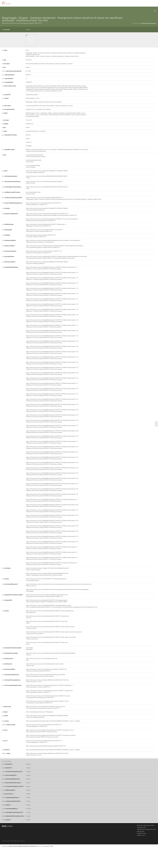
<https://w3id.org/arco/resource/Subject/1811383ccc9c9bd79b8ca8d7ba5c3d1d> (47, 569)
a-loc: (10, 674)
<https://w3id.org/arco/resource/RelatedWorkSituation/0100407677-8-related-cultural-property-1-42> (52, 458)
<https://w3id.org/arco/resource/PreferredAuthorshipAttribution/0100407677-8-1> (51, 214)
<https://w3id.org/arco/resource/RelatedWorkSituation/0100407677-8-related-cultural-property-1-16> (52, 305)
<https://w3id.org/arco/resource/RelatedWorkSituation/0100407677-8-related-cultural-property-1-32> (52, 400)
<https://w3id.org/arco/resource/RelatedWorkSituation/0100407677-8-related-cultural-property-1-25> (52, 357)
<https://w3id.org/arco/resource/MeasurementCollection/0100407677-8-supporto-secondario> (51, 736)
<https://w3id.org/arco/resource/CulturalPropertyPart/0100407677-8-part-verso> (47, 643)
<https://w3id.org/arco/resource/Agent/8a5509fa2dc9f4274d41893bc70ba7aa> (47, 187)
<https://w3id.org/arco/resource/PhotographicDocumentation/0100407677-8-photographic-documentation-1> (55, 246)
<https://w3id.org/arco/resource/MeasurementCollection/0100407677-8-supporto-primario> (50, 730)
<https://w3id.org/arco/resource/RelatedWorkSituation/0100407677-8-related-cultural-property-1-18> (52, 315)
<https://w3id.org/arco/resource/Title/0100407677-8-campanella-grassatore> (46, 579)
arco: (8, 74)
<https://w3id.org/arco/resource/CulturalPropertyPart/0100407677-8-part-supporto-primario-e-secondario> (54, 632)
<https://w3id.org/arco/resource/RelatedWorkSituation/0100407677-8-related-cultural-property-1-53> (52, 521)
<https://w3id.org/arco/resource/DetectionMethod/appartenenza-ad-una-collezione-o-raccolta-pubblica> (53, 241)
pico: (9, 135)
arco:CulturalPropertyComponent (35, 155)
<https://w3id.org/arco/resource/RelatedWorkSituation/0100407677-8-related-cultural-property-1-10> (52, 273)
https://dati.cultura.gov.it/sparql (147, 825)
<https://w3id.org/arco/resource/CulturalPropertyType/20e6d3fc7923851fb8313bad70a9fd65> (51, 654)
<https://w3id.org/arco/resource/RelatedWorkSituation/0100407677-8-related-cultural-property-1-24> (52, 352)
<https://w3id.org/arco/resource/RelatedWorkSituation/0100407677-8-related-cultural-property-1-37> (52, 426)
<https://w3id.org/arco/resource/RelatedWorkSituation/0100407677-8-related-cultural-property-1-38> (52, 431)
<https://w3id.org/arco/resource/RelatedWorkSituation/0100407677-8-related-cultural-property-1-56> (52, 537)
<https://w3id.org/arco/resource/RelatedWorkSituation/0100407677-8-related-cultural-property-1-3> (52, 384)
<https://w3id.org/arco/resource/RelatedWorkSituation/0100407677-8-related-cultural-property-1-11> (52, 278)
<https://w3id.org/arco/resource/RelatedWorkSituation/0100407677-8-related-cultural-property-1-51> (52, 510)
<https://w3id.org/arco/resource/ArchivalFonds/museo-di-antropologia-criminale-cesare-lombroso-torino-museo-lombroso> (59, 585)
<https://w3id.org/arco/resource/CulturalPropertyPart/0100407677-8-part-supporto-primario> (50, 627)
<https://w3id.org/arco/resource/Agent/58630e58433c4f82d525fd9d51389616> (47, 177)
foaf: (6, 749)
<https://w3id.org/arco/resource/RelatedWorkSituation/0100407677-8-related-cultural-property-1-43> (52, 463)
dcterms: (8, 724)
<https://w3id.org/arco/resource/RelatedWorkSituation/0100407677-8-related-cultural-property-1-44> (52, 468)
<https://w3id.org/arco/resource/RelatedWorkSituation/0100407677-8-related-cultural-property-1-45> (52, 473)
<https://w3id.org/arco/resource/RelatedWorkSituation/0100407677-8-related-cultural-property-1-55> (52, 531)
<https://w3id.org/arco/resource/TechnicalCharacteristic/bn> (42, 659)
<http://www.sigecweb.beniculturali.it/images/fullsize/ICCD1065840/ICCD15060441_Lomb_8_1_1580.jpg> (53, 721)
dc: (4, 60)
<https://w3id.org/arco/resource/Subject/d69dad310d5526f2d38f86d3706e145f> (47, 574)
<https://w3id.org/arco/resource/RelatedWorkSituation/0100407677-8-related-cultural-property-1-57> (52, 542)
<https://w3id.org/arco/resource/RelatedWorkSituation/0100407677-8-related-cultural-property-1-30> (52, 389)
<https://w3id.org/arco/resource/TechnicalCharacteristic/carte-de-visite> (45, 664)
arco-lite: (11, 71)
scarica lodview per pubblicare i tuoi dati (13, 841)
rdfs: (6, 29)
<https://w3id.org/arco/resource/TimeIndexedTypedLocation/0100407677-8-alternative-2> (49, 691)
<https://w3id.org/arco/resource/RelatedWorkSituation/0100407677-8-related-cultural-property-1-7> (52, 553)
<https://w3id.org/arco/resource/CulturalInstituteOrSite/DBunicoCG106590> (45, 675)
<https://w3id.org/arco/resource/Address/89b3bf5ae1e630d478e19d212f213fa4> (47, 680)
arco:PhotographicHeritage (33, 166)
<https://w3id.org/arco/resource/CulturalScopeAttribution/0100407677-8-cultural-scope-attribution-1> (52, 219)
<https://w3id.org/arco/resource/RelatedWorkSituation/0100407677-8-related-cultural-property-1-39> (52, 436)
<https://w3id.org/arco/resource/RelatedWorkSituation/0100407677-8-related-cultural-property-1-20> (52, 331)
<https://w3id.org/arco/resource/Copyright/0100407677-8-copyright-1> (44, 230)
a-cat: (12, 203)
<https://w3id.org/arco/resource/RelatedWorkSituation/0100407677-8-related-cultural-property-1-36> (52, 421)
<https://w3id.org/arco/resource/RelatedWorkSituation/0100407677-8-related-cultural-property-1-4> (52, 442)
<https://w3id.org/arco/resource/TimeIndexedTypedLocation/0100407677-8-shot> (47, 702)
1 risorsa (28, 767)
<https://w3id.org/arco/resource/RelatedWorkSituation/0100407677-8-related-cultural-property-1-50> (52, 505)
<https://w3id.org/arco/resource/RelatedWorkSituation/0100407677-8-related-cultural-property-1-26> (52, 363)
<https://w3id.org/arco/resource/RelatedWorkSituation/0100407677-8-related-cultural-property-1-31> (52, 394)
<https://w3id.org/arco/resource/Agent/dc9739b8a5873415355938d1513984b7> (47, 171)
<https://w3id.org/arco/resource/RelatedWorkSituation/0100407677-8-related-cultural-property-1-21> (52, 336)
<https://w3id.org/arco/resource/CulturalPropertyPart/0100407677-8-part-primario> (48, 616)
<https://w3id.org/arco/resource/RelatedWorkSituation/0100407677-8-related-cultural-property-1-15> (52, 299)
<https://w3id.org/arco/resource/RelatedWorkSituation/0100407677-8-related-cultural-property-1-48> (52, 489)
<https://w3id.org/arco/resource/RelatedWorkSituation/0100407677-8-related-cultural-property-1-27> (52, 368)
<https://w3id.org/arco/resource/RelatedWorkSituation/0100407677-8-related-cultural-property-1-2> (52, 326)
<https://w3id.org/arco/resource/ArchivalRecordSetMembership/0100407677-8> (47, 595)
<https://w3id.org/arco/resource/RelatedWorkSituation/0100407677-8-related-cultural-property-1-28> (52, 373)
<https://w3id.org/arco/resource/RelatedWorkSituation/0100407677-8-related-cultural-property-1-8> (52, 558)
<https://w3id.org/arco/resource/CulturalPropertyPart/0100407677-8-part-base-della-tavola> (50, 611)
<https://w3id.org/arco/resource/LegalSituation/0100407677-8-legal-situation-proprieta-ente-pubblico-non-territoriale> (56, 257)
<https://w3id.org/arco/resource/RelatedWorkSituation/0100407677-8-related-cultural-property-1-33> (52, 405)
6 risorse (28, 819)
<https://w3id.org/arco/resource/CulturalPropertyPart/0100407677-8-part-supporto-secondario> (51, 638)
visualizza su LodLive (141, 827)
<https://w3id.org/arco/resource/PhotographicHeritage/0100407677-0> (63, 198)
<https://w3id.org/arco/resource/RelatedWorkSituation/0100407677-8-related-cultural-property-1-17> (52, 310)
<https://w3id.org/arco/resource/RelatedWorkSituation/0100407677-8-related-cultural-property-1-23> (52, 347)
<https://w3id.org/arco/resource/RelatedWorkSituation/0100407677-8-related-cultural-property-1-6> (52, 547)
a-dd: (8, 109)
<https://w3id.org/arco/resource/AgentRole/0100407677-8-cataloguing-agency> (47, 601)
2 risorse (28, 764)
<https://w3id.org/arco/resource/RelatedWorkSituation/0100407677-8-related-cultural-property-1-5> (52, 500)
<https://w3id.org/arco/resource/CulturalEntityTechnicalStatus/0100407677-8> (46, 670)
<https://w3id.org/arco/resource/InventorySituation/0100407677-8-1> (44, 251)
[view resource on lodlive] (155, 11)
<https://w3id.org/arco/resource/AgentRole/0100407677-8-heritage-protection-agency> (61, 606)
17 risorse (28, 808)
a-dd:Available (29, 648)
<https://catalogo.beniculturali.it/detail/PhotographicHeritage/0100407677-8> (46, 746)
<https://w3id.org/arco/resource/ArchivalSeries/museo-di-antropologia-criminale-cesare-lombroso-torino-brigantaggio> (57, 590)
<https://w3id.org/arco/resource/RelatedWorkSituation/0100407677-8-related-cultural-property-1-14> (52, 294)
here (52, 846)
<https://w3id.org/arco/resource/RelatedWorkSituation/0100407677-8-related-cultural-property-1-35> (52, 415)
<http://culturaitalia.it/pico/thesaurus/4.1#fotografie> (39, 712)
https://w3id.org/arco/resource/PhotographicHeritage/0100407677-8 (22, 23)
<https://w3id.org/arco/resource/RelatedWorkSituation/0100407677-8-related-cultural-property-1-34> (52, 410)
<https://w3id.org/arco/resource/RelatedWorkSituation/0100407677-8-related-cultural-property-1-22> (52, 341)
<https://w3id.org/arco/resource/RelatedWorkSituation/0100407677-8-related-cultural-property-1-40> (52, 447)
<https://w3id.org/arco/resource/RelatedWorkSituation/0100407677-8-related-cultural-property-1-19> (52, 320)
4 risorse (28, 786)
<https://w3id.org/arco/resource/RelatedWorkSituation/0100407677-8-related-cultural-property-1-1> (52, 268)
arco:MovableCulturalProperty (33, 161)
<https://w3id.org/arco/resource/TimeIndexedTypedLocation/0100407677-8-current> (48, 696)
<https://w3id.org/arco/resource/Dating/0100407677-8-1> (41, 235)
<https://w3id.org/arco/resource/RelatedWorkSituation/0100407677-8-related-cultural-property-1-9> (52, 563)
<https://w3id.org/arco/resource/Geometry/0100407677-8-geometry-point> (45, 707)
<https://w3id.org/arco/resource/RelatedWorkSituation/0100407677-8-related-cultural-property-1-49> (52, 495)
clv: (6, 706)
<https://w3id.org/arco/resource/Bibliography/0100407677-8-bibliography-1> (46, 225)
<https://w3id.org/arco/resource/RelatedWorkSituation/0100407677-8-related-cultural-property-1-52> (52, 516)
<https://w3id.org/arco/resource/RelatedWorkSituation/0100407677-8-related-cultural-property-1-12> (52, 283)
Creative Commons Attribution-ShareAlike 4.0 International (22, 846)
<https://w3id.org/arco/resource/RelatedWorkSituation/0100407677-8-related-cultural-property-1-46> (52, 479)
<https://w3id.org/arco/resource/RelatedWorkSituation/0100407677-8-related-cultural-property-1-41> (52, 452)
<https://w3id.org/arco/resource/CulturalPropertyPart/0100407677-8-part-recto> (47, 622)
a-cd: (9, 86)
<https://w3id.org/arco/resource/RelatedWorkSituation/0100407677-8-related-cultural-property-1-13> (52, 289)
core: (6, 105)
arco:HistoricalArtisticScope (33, 193)
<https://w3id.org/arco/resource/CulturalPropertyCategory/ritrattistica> (44, 182)
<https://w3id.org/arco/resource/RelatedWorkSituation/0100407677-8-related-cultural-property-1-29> (52, 378)
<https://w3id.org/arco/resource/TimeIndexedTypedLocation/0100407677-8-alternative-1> (49, 686)
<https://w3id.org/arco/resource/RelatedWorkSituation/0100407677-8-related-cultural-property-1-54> (52, 526)
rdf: (4, 155)
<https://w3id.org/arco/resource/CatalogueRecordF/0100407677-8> (44, 203)
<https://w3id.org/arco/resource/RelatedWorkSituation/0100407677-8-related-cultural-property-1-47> (52, 484)
